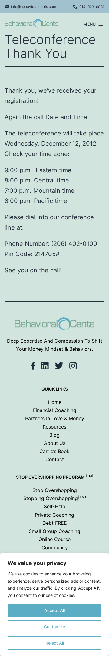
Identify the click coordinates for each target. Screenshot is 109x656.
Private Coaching (54, 515)
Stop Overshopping (54, 490)
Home (54, 402)
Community (54, 547)
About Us (54, 443)
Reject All (54, 642)
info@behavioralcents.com (33, 6)
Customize (54, 626)
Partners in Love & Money (54, 418)
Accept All (54, 610)
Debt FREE (54, 523)
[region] (54, 604)
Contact (54, 459)
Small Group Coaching (54, 531)
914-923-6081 (91, 7)
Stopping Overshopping (54, 498)
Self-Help (54, 506)
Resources (54, 427)
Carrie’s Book (54, 451)
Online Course (54, 539)
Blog (54, 435)
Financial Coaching (54, 410)
